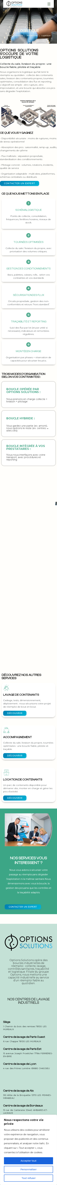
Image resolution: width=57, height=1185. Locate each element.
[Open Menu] (49, 4)
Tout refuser (29, 1178)
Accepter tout (28, 1160)
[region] (28, 1150)
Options (15, 974)
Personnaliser (28, 1169)
